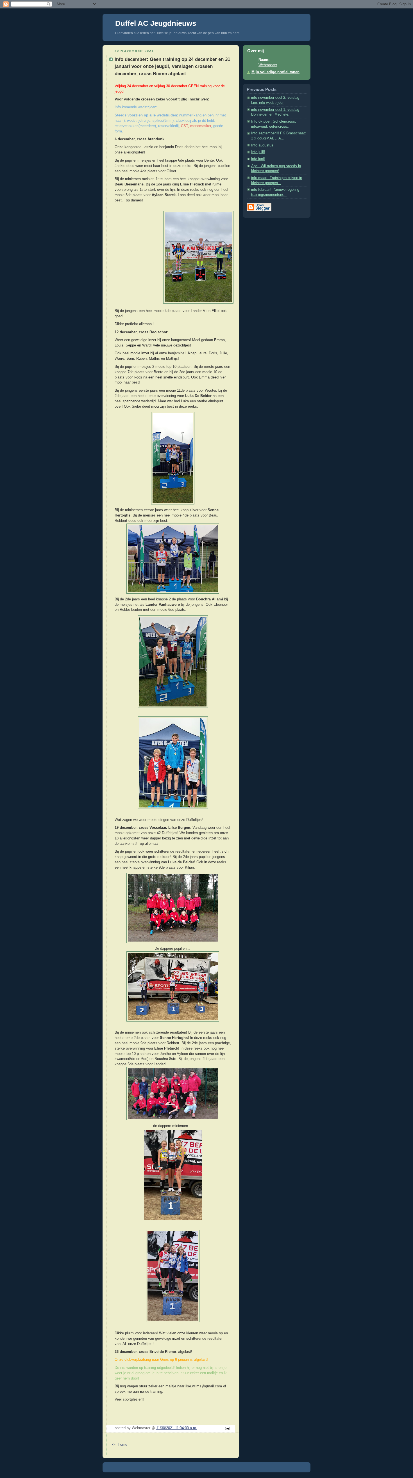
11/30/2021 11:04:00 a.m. (176, 1428)
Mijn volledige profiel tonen (275, 72)
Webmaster (267, 65)
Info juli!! (258, 152)
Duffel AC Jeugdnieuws (155, 23)
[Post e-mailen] (226, 1429)
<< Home (119, 1445)
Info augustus (262, 145)
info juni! (258, 159)
